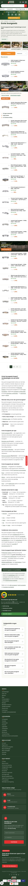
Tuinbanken (5, 728)
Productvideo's (5, 699)
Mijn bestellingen (6, 748)
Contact (4, 761)
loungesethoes (5, 540)
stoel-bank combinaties (12, 393)
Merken (4, 695)
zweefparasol (16, 534)
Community (5, 769)
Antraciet (4, 513)
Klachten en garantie (7, 772)
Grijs (3, 518)
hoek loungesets (22, 585)
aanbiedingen (11, 575)
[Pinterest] (16, 875)
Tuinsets (4, 721)
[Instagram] (14, 875)
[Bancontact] (5, 881)
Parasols (4, 724)
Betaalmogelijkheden (7, 776)
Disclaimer (4, 770)
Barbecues (4, 732)
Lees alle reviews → (7, 613)
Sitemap (4, 754)
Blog (3, 697)
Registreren (5, 745)
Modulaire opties (6, 419)
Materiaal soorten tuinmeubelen (10, 736)
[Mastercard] (12, 883)
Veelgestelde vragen (7, 767)
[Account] (20, 2)
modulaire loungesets (8, 587)
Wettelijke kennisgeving (8, 782)
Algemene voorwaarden (8, 778)
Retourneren (5, 763)
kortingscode (6, 578)
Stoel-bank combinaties (7, 449)
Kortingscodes (5, 774)
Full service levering (7, 765)
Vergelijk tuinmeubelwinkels (9, 712)
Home (2, 21)
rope (3, 395)
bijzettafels (5, 538)
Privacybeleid (5, 780)
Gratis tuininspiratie (26, 461)
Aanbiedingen (5, 691)
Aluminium (4, 466)
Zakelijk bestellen (6, 706)
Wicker (3, 477)
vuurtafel (14, 544)
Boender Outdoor (7, 552)
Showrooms (5, 708)
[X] (12, 875)
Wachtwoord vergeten (7, 747)
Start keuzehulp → (6, 249)
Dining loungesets (6, 456)
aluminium (23, 393)
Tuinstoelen (5, 723)
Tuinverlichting (5, 734)
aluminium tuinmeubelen (19, 470)
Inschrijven (14, 842)
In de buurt (4, 710)
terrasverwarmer (6, 546)
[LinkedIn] (18, 875)
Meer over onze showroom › (10, 866)
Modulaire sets (5, 441)
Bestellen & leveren (6, 704)
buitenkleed (19, 540)
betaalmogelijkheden (7, 562)
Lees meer (4, 39)
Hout (3, 483)
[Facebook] (9, 875)
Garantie (4, 752)
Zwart (3, 520)
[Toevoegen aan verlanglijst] (9, 61)
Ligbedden (4, 726)
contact (3, 564)
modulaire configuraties (19, 391)
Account (4, 743)
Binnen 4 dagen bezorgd (16, 9)
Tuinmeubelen (5, 701)
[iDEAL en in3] (9, 881)
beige (9, 525)
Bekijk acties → (5, 98)
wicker (7, 395)
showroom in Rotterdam (10, 556)
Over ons (4, 693)
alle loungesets (13, 585)
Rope (3, 473)
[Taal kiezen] (23, 2)
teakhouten (11, 483)
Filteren (9, 53)
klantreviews (18, 562)
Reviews (4, 703)
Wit (3, 523)
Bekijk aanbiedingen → (14, 17)
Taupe (3, 525)
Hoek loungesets (6, 433)
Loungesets (6, 21)
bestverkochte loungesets (11, 580)
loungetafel (22, 536)
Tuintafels (4, 730)
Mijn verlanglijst (6, 750)
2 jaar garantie (5, 9)
